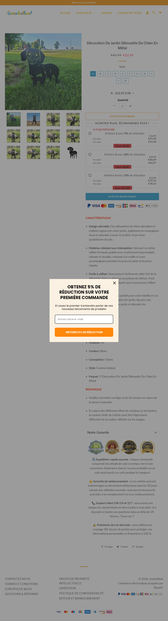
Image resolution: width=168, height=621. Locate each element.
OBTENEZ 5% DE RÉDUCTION (84, 332)
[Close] (114, 283)
